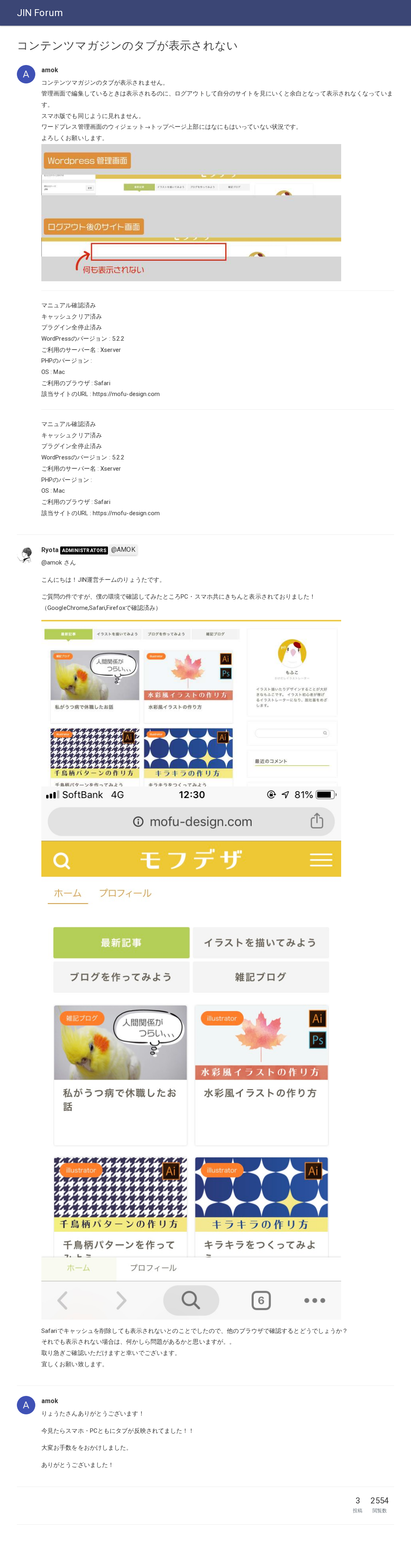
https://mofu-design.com (126, 394)
